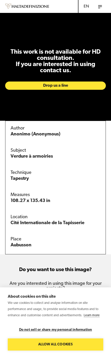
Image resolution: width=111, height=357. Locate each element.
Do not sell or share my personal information (55, 329)
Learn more (92, 315)
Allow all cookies (55, 344)
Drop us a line (55, 86)
